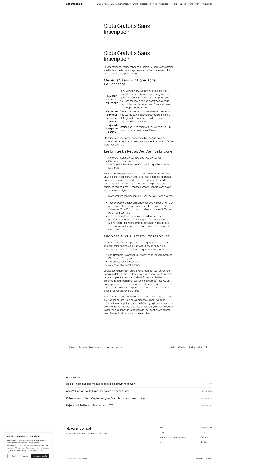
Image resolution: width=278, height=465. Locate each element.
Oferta (135, 4)
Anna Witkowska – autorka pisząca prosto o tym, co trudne (97, 391)
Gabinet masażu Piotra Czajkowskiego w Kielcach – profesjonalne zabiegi (105, 398)
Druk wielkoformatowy (121, 4)
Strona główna (186, 4)
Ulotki (197, 4)
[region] (28, 447)
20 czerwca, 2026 (206, 384)
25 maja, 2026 (207, 398)
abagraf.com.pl (74, 3)
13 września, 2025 (206, 405)
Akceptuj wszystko (40, 456)
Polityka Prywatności (159, 4)
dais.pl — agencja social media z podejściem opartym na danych (100, 383)
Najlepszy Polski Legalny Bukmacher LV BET (189, 347)
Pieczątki (144, 4)
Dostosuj (13, 456)
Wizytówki (207, 4)
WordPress (208, 458)
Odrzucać (24, 456)
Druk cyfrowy (103, 4)
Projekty (174, 4)
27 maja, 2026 (207, 391)
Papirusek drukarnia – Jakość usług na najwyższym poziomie (96, 347)
